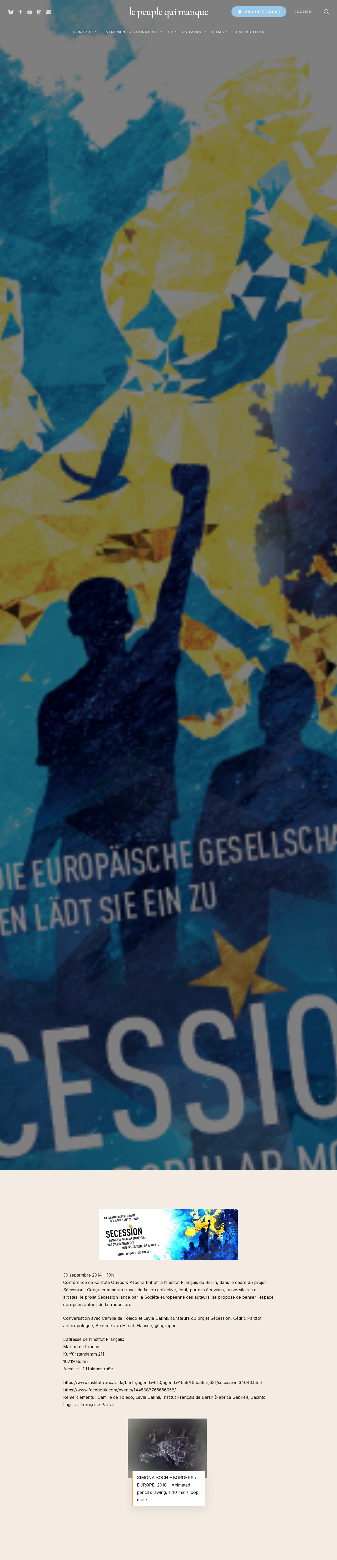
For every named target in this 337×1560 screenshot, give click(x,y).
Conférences (39, 753)
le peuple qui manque (168, 11)
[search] (326, 11)
